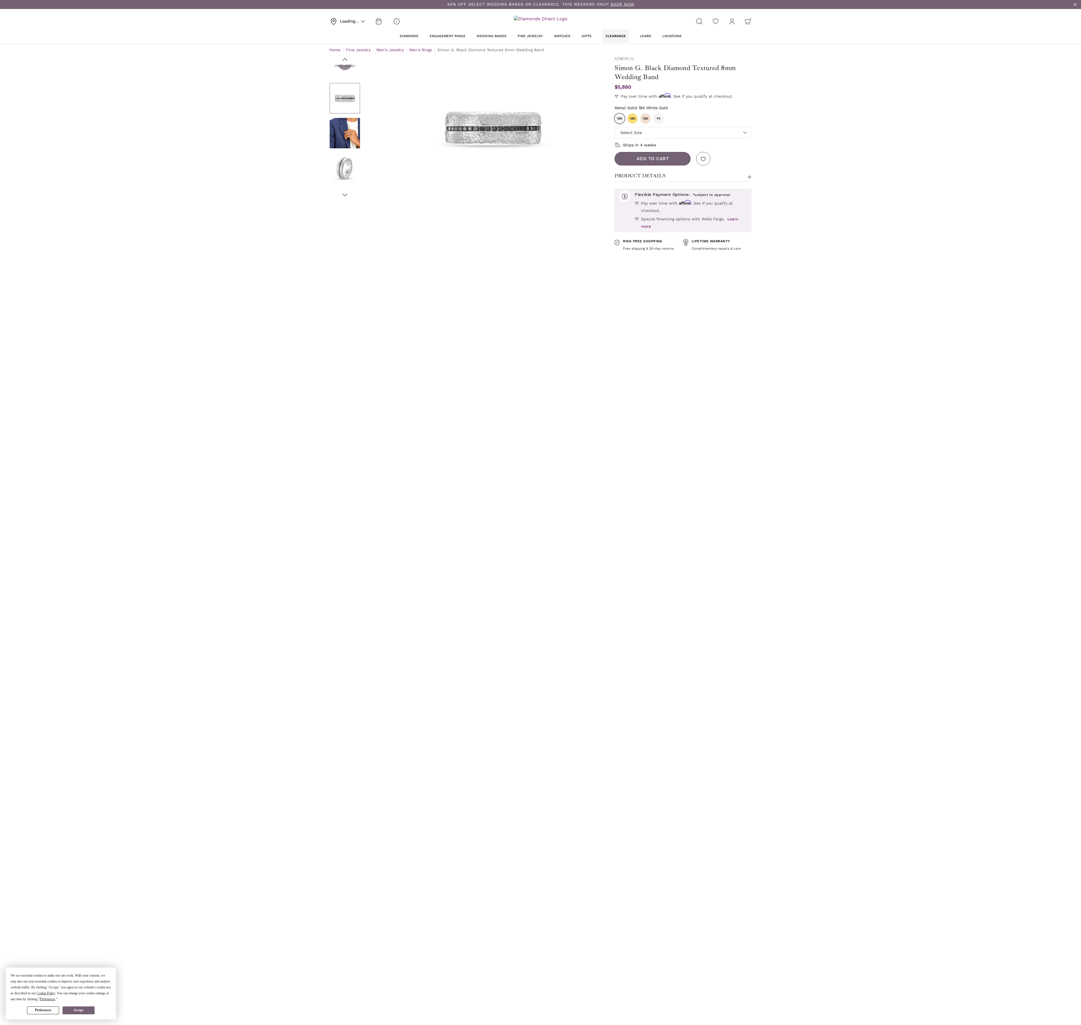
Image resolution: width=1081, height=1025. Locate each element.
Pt (658, 118)
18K (619, 118)
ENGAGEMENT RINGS (447, 36)
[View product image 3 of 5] (345, 168)
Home (334, 50)
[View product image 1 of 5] (345, 98)
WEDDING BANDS (491, 36)
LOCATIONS (672, 36)
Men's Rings (420, 50)
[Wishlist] (715, 21)
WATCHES (562, 36)
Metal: (641, 108)
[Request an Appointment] (378, 21)
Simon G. (625, 58)
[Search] (699, 21)
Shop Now (622, 4)
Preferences (43, 1010)
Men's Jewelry (390, 50)
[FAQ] (396, 21)
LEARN (645, 36)
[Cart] (748, 21)
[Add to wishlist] (703, 158)
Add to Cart (652, 158)
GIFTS (586, 36)
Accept (78, 1010)
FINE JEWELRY (530, 36)
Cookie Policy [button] (46, 993)
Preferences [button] (47, 999)
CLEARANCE (616, 36)
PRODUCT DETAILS (640, 176)
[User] (732, 21)
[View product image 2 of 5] (345, 133)
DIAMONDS (409, 36)
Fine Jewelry (358, 50)
